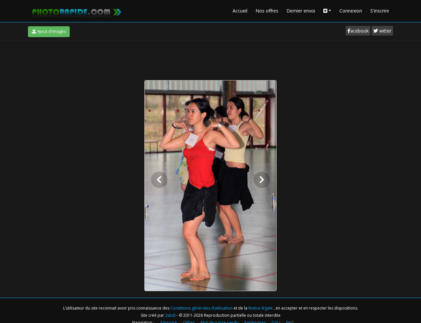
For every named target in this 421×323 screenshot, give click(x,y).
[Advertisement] (210, 59)
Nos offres (267, 11)
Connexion (350, 11)
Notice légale (261, 308)
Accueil (240, 11)
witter (384, 31)
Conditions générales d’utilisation (202, 308)
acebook (359, 31)
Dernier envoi (300, 11)
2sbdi (170, 315)
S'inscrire (379, 11)
